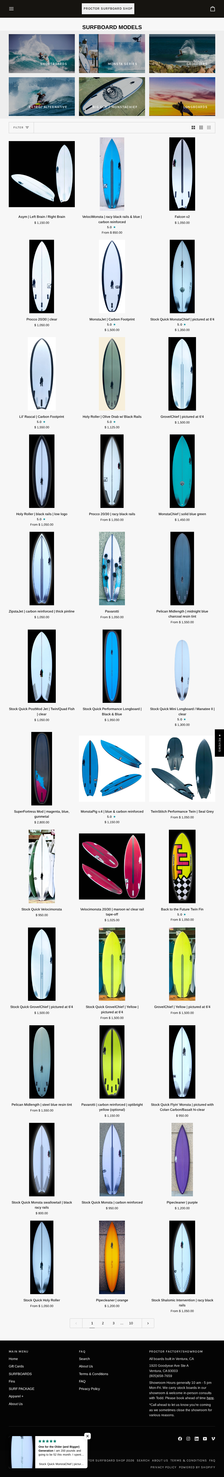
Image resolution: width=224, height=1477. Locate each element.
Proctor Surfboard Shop (102, 1460)
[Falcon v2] (182, 174)
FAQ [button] (82, 1351)
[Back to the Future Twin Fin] (182, 866)
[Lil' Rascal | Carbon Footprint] (42, 373)
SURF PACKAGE (21, 1389)
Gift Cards (16, 1366)
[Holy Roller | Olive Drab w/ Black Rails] (112, 373)
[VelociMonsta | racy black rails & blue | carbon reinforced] (112, 174)
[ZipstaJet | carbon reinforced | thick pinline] (42, 568)
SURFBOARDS (20, 1374)
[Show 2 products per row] (193, 127)
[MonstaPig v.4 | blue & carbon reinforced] (112, 768)
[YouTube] (205, 1439)
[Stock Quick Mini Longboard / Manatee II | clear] (182, 666)
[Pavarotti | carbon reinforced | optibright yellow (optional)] (112, 1062)
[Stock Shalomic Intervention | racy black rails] (182, 1257)
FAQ (82, 1381)
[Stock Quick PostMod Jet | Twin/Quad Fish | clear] (42, 666)
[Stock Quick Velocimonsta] (42, 866)
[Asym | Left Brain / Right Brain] (42, 174)
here (210, 1398)
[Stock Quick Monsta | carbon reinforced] (112, 1159)
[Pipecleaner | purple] (182, 1159)
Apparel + (16, 1396)
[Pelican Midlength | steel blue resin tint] (42, 1062)
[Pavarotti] (112, 568)
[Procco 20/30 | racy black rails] (112, 471)
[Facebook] (180, 1439)
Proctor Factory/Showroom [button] (176, 1351)
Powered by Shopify (197, 1467)
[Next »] (148, 1323)
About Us (16, 1404)
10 (131, 1323)
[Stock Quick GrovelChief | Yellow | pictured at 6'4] (112, 964)
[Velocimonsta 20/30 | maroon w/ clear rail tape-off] (112, 866)
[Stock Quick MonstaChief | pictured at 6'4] (182, 276)
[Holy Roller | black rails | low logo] (42, 471)
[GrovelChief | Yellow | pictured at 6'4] (182, 964)
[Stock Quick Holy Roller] (42, 1257)
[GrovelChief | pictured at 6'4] (182, 373)
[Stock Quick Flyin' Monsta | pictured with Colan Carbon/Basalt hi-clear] (182, 1062)
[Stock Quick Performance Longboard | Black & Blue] (112, 666)
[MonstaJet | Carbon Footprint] (112, 276)
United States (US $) (30, 1464)
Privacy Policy (89, 1389)
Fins (12, 1381)
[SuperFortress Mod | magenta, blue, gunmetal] (42, 768)
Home (13, 1359)
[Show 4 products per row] (210, 127)
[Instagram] (188, 1439)
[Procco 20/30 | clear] (42, 276)
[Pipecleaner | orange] (112, 1257)
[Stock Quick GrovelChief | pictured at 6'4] (42, 964)
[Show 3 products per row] (201, 127)
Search (84, 1359)
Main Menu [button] (19, 1351)
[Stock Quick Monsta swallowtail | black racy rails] (42, 1159)
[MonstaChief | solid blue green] (182, 471)
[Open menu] (15, 9)
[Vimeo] (213, 1439)
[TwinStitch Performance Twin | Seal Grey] (182, 768)
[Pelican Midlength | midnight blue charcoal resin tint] (182, 568)
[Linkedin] (197, 1439)
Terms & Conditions (93, 1374)
